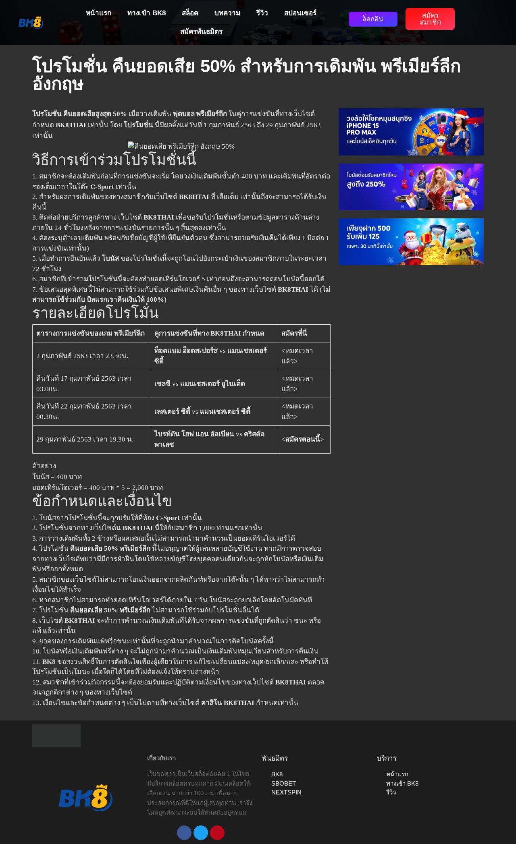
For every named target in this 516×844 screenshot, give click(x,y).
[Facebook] (184, 832)
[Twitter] (201, 832)
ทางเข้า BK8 (146, 13)
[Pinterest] (217, 832)
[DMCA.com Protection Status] (56, 735)
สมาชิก (53, 682)
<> (302, 439)
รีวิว (262, 13)
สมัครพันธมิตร (201, 31)
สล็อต (190, 13)
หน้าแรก (98, 13)
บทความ (227, 13)
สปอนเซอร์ (300, 13)
